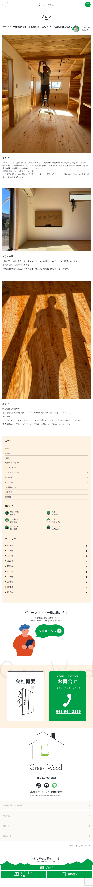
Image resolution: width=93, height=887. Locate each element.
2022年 (10, 566)
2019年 (10, 581)
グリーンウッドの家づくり (13, 473)
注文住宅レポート (10, 468)
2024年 (10, 555)
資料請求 (73, 874)
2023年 (10, 561)
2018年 (10, 587)
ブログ (49, 867)
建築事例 (8, 497)
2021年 (10, 571)
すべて (7, 448)
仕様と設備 (8, 492)
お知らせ (8, 458)
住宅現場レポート (10, 487)
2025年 (10, 550)
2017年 (10, 592)
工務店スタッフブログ (12, 463)
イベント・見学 (26, 874)
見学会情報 (8, 477)
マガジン (8, 453)
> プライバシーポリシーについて (80, 846)
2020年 (10, 576)
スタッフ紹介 (9, 482)
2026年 (10, 545)
